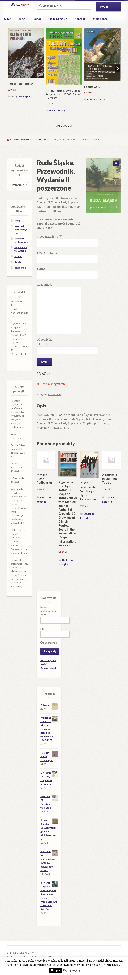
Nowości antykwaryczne (20, 229)
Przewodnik (39, 139)
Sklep (8, 18)
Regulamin (20, 267)
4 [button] (64, 126)
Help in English (58, 18)
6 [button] (69, 126)
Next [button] (117, 68)
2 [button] (59, 126)
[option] (26, 63)
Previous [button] (10, 68)
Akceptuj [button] (55, 970)
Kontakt (80, 18)
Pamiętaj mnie (50, 642)
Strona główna (20, 139)
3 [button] (61, 126)
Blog (22, 18)
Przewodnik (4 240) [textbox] (20, 184)
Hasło (43, 628)
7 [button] (71, 126)
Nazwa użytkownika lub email (48, 611)
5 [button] (66, 126)
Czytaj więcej (71, 970)
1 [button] (57, 126)
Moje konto (100, 18)
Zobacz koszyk (48, 667)
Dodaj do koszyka (20, 96)
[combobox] (19, 184)
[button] (116, 163)
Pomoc (37, 18)
